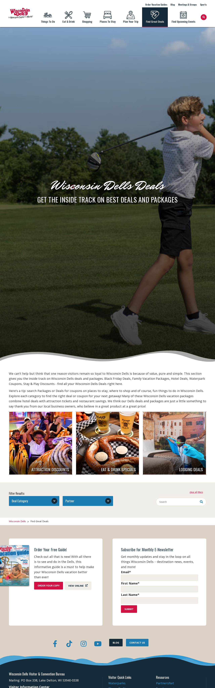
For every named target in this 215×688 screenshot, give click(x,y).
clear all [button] (193, 492)
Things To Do (48, 21)
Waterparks (116, 683)
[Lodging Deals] (174, 443)
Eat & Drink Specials (118, 469)
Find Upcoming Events (183, 21)
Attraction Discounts (50, 469)
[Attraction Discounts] (40, 443)
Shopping (87, 21)
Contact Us (137, 642)
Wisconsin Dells (17, 521)
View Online (76, 585)
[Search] (204, 17)
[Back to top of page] (207, 680)
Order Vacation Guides (156, 4)
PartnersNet (165, 683)
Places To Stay (108, 21)
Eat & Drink (68, 21)
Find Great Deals (155, 21)
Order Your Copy (48, 585)
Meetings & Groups (187, 4)
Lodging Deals (191, 469)
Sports (203, 4)
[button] (34, 501)
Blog (172, 4)
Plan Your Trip (130, 21)
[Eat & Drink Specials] (107, 443)
